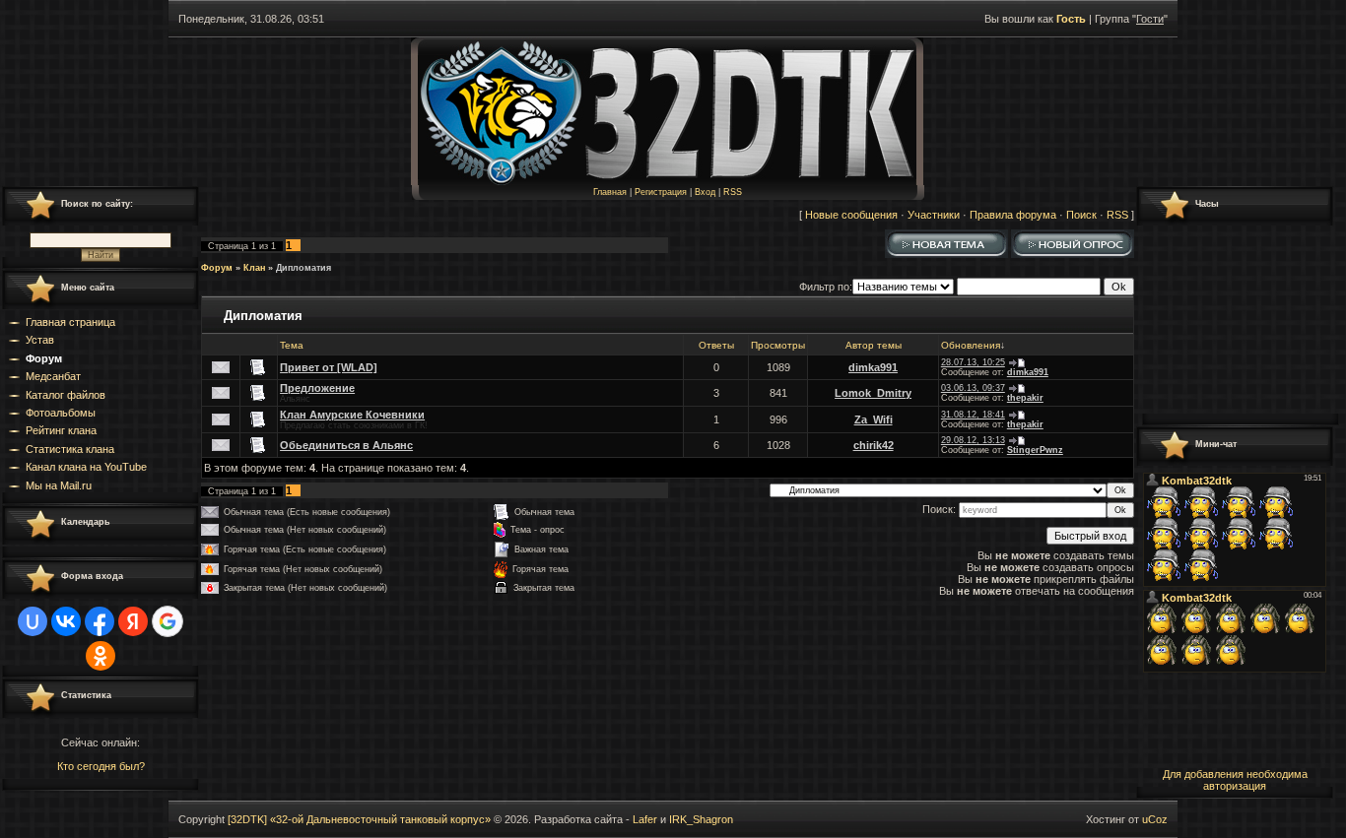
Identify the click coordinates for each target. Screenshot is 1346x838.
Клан (254, 268)
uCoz (1155, 819)
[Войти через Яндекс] (133, 621)
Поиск (1081, 215)
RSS (732, 192)
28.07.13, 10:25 (973, 362)
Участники (934, 215)
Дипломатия (303, 268)
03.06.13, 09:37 (973, 388)
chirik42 (873, 445)
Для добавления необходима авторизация (1235, 780)
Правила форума (1013, 215)
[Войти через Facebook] (99, 621)
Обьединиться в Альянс (346, 445)
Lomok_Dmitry (873, 393)
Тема (291, 345)
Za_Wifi (873, 419)
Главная (610, 192)
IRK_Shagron (701, 819)
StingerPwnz (1035, 450)
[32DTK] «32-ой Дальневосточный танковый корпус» (359, 819)
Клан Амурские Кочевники (352, 414)
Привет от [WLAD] (328, 367)
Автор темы (873, 345)
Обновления (970, 345)
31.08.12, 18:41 (973, 414)
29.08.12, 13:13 (973, 440)
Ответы (716, 345)
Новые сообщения (851, 215)
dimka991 (873, 367)
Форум (217, 268)
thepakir (1025, 398)
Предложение (317, 388)
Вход (705, 192)
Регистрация (661, 192)
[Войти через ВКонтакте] (66, 621)
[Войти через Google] (167, 621)
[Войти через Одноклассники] (100, 656)
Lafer (645, 819)
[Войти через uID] (32, 621)
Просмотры (778, 345)
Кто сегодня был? (101, 766)
